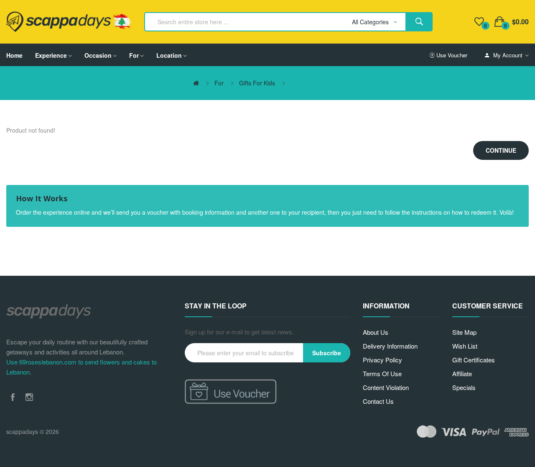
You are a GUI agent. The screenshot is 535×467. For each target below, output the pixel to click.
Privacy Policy (382, 359)
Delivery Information (390, 345)
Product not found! (316, 83)
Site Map (464, 332)
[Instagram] (29, 397)
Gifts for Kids (257, 83)
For (219, 83)
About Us (375, 332)
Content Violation (386, 387)
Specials (464, 387)
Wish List (464, 345)
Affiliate (462, 373)
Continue (501, 150)
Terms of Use (382, 373)
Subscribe (326, 353)
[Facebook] (12, 397)
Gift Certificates (473, 359)
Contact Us (378, 401)
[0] (479, 21)
